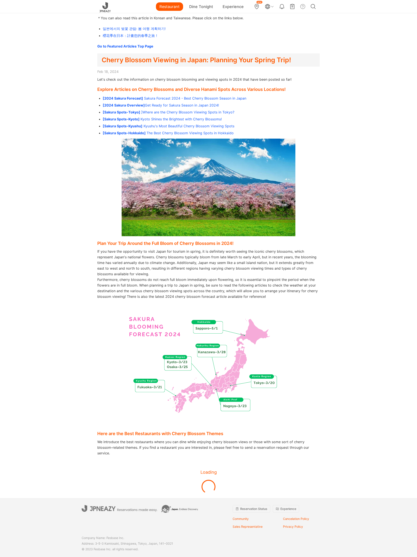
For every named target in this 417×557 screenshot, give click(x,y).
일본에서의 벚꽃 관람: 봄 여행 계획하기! (134, 28)
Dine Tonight (201, 6)
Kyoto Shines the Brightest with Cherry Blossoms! (162, 119)
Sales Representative (248, 526)
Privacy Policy (293, 526)
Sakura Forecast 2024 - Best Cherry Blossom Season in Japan (174, 98)
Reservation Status (253, 509)
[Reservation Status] (292, 6)
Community (241, 519)
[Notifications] (282, 6)
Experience (233, 6)
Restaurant (169, 6)
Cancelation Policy (296, 519)
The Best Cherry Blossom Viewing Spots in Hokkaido (168, 133)
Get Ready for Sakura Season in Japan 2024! (161, 105)
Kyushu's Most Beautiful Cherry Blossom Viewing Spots (168, 126)
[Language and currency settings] (269, 6)
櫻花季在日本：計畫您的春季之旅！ (130, 35)
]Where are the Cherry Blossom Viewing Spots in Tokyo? (168, 112)
